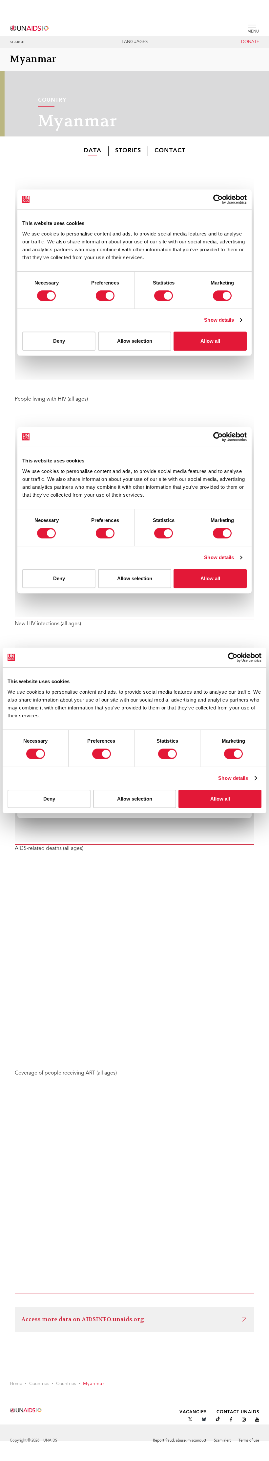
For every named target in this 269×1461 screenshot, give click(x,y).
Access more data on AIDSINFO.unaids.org (82, 1319)
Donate (250, 42)
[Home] (29, 27)
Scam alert (222, 1441)
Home (16, 1384)
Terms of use (248, 1441)
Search (17, 42)
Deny (49, 799)
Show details (233, 778)
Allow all (220, 799)
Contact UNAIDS (238, 1412)
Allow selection (134, 799)
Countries (39, 1384)
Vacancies (193, 1412)
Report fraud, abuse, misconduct (179, 1441)
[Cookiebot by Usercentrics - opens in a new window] (232, 657)
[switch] (101, 754)
